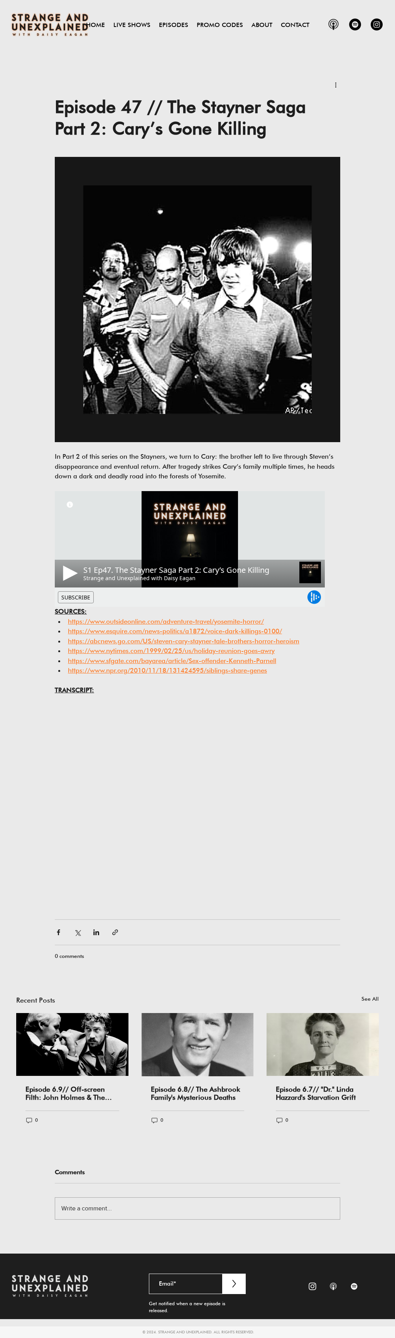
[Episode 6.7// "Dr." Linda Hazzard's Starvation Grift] (323, 1044)
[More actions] (335, 84)
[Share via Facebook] (58, 932)
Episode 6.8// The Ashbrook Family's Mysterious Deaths (195, 1093)
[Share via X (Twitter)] (77, 932)
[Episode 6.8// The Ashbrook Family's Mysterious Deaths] (198, 1044)
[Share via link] (115, 932)
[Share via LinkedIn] (96, 932)
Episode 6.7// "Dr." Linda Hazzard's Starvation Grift (316, 1093)
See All (370, 999)
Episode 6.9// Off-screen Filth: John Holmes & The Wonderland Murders (65, 1093)
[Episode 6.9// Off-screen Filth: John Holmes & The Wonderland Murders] (72, 1044)
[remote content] (197, 549)
